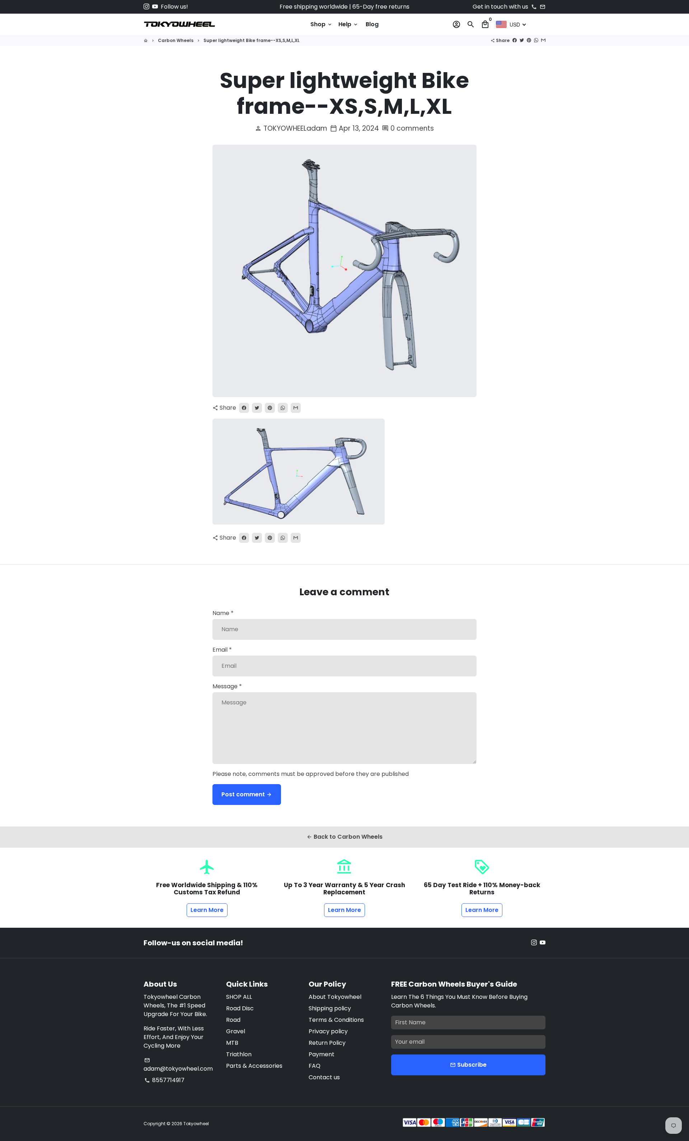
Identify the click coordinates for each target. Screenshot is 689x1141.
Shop (321, 24)
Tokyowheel (196, 1124)
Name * (223, 613)
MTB (232, 1043)
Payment (321, 1054)
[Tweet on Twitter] (522, 40)
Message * (227, 686)
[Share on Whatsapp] (536, 40)
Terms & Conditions (336, 1020)
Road (233, 1020)
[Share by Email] (543, 40)
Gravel (235, 1031)
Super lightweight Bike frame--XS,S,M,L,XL (251, 40)
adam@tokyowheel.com (178, 1065)
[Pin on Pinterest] (529, 40)
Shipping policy (330, 1008)
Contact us (324, 1077)
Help (348, 24)
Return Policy (327, 1043)
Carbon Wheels (175, 40)
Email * (222, 650)
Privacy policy (328, 1031)
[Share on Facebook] (514, 40)
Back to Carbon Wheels (344, 837)
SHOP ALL (239, 997)
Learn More (207, 910)
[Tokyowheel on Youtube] (155, 7)
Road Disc (240, 1008)
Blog (372, 24)
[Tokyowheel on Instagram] (146, 7)
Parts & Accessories (254, 1066)
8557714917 (164, 1080)
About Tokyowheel (335, 997)
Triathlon (239, 1054)
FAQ (314, 1066)
